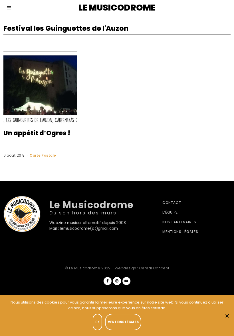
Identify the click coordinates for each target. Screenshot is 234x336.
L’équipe (170, 212)
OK (97, 322)
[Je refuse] (227, 316)
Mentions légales (180, 231)
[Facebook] (107, 281)
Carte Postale (43, 155)
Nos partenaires (179, 222)
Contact (171, 202)
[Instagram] (117, 281)
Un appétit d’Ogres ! (36, 133)
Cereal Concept (154, 268)
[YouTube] (126, 281)
